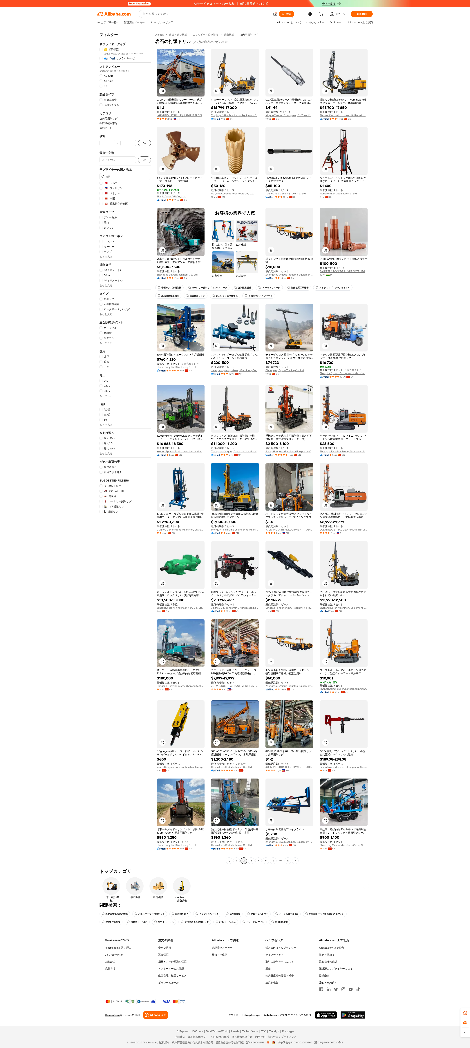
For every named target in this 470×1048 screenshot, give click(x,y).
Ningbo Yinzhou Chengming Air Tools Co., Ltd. (289, 115)
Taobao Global (250, 1031)
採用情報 (110, 968)
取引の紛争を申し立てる (279, 961)
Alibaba (159, 34)
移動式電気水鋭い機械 (117, 914)
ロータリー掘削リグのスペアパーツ (209, 287)
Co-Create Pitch (114, 954)
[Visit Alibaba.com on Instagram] (343, 989)
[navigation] (125, 448)
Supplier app (252, 1015)
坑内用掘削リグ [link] (249, 34)
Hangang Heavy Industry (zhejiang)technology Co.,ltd (181, 685)
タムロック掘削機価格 (227, 295)
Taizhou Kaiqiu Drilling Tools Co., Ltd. (285, 193)
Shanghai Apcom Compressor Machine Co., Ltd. (344, 373)
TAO (263, 1031)
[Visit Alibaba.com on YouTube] (350, 989)
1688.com (197, 1031)
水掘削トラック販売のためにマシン (326, 914)
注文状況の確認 (328, 961)
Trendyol (274, 1031)
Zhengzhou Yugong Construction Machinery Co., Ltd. (235, 451)
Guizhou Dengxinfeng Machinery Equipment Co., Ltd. (181, 529)
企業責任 (110, 961)
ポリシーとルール (168, 982)
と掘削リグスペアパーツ (260, 295)
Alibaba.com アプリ (275, 1015)
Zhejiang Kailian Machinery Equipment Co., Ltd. (235, 115)
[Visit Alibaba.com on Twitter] (336, 989)
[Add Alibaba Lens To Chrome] (155, 1015)
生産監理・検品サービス (172, 975)
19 (288, 860)
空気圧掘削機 (244, 287)
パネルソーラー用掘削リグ (151, 914)
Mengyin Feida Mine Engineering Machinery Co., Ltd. (235, 529)
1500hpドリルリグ (271, 287)
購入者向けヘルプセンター (280, 947)
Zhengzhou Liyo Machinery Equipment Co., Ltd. (289, 841)
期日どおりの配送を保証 (172, 961)
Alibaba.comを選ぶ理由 (118, 947)
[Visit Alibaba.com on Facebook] (321, 989)
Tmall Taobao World (217, 1031)
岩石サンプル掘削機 (171, 287)
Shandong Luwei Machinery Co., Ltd (177, 274)
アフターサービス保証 (171, 968)
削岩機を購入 (182, 914)
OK (144, 143)
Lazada (235, 1031)
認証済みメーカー (222, 947)
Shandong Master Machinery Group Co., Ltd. (344, 845)
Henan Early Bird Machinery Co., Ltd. (177, 367)
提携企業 (324, 975)
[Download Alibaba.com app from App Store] (326, 1015)
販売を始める (327, 954)
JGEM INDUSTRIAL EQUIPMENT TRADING (181, 115)
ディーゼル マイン (255, 922)
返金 (268, 968)
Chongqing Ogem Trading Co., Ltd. (284, 370)
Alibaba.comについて (117, 939)
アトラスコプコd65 (288, 914)
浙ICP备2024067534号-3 (328, 1042)
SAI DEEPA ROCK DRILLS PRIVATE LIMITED (344, 271)
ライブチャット (274, 954)
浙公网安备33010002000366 (295, 1042)
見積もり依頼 (219, 954)
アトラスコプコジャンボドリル (334, 287)
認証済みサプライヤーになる (335, 968)
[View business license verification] (268, 1042)
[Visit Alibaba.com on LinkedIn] (328, 989)
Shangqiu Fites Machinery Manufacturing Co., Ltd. (344, 451)
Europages (288, 1031)
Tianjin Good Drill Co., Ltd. (171, 196)
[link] (465, 1013)
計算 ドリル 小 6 (227, 922)
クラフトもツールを (209, 914)
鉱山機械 (229, 34)
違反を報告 (271, 982)
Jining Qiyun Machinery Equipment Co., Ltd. (344, 767)
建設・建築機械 (178, 34)
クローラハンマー (259, 914)
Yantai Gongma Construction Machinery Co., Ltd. (181, 767)
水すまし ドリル (166, 922)
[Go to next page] (295, 860)
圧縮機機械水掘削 (170, 295)
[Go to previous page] (229, 860)
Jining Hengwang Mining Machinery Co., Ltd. (235, 370)
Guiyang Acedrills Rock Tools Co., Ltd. (232, 193)
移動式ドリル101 (139, 922)
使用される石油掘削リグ (197, 922)
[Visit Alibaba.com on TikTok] (358, 989)
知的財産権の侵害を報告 (279, 975)
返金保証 (163, 954)
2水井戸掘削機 (113, 922)
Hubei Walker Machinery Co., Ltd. (338, 193)
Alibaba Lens (112, 1015)
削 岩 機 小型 (281, 922)
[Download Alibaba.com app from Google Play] (353, 1015)
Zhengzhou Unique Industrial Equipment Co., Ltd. (289, 274)
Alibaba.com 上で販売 (331, 947)
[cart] (322, 14)
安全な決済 (164, 947)
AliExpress (183, 1031)
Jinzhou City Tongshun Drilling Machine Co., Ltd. (235, 607)
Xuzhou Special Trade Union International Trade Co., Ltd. (181, 451)
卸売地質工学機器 (300, 287)
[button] (275, 14)
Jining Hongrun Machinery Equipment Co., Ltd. (289, 451)
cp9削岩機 (235, 914)
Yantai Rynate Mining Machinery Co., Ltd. (180, 607)
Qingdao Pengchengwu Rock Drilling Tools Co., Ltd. (289, 607)
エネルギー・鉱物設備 (205, 34)
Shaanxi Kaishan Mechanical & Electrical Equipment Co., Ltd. (344, 115)
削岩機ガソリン (197, 295)
